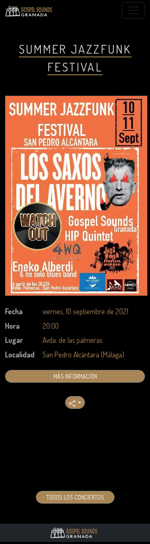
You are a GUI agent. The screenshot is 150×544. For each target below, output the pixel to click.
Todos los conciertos (75, 497)
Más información (75, 376)
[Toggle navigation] (133, 10)
